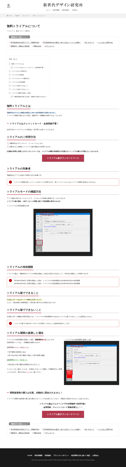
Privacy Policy (71, 460)
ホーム (48, 10)
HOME (10, 15)
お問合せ (74, 10)
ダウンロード (50, 46)
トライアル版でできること (18, 86)
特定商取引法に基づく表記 (80, 455)
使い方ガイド (26, 15)
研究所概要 (56, 10)
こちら (28, 372)
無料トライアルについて (39, 15)
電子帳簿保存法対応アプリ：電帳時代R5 (25, 42)
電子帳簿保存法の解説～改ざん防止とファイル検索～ (62, 42)
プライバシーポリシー (61, 455)
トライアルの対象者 (16, 75)
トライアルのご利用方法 (18, 71)
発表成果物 (65, 10)
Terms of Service (85, 460)
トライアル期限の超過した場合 (20, 93)
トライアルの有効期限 (17, 82)
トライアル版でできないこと (19, 89)
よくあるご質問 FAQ (105, 42)
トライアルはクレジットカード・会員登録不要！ (27, 67)
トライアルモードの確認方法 (19, 78)
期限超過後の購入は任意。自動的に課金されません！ (29, 96)
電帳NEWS (37, 46)
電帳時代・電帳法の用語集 (20, 46)
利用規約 (48, 455)
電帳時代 (17, 15)
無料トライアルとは (16, 64)
